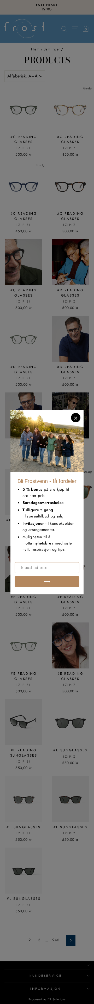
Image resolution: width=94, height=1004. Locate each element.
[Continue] (47, 581)
